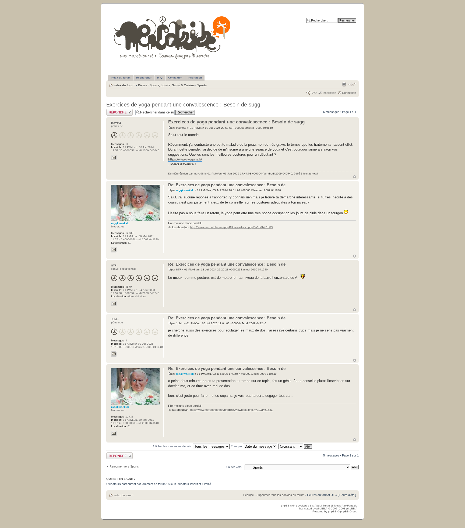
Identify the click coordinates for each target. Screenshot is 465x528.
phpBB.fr (321, 508)
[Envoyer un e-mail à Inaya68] (114, 157)
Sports (202, 85)
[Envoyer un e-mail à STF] (114, 303)
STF (178, 269)
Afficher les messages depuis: (173, 446)
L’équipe (248, 495)
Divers (142, 85)
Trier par (237, 446)
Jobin (179, 323)
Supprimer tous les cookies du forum (280, 495)
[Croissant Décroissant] (295, 446)
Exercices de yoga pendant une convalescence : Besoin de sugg (183, 105)
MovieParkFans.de (345, 505)
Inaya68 (181, 127)
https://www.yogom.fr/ (185, 159)
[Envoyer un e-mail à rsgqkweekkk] (114, 249)
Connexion (349, 92)
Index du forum (124, 85)
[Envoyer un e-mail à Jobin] (114, 354)
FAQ (314, 92)
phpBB (332, 511)
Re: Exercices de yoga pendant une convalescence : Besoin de (227, 185)
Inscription (329, 92)
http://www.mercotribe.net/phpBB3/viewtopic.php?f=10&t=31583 (231, 227)
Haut (354, 176)
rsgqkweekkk (185, 190)
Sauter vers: (234, 467)
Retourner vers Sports (124, 466)
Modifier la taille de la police (352, 84)
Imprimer (344, 84)
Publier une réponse (119, 110)
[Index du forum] (173, 36)
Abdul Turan (323, 505)
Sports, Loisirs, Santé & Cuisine (172, 85)
